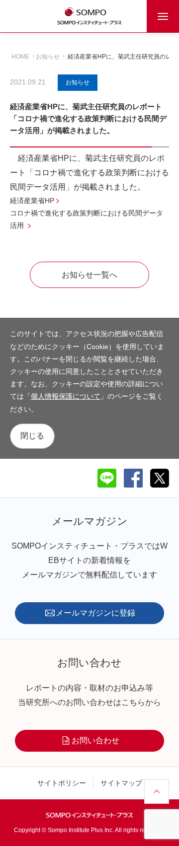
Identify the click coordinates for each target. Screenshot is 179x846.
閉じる (32, 435)
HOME (20, 56)
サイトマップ (121, 783)
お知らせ (48, 56)
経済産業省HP (32, 201)
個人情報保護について (65, 396)
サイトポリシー (61, 783)
